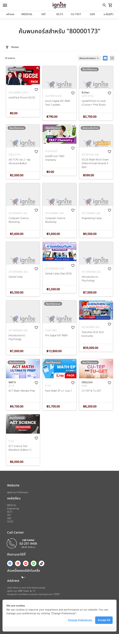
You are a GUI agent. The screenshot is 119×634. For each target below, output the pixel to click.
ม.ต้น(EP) (108, 14)
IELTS (59, 14)
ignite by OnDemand (17, 492)
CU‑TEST (76, 14)
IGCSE (10, 521)
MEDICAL (26, 14)
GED (92, 14)
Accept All (104, 620)
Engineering (13, 508)
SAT (43, 14)
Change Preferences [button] (80, 620)
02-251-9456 (28, 543)
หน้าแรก (10, 14)
